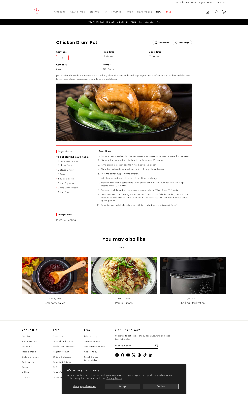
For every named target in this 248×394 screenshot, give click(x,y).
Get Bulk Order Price (186, 2)
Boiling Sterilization (193, 303)
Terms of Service (92, 341)
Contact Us (58, 336)
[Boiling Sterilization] (193, 275)
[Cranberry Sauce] (55, 275)
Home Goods (144, 12)
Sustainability (28, 362)
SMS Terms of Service (94, 346)
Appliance (117, 12)
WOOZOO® (60, 12)
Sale (168, 12)
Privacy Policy (90, 336)
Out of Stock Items (61, 377)
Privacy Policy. (114, 378)
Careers (26, 377)
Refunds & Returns (62, 362)
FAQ (55, 367)
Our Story (26, 336)
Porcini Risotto (124, 303)
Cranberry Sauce (55, 303)
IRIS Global (27, 346)
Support (220, 2)
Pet (105, 12)
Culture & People (30, 356)
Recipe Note (65, 214)
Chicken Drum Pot (76, 42)
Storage (94, 12)
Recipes (25, 367)
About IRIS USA (29, 341)
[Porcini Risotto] (124, 275)
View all (124, 247)
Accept (122, 386)
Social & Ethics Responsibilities (91, 358)
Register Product (206, 2)
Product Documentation (64, 346)
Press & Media (29, 351)
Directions (105, 151)
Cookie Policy (90, 351)
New (158, 12)
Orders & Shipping (62, 356)
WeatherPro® (78, 12)
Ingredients (65, 151)
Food (130, 12)
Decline (161, 386)
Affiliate (25, 372)
